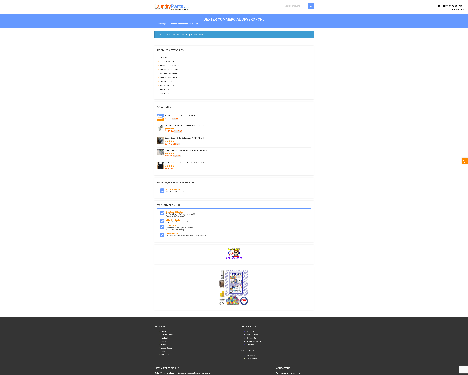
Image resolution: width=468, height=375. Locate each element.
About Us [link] (250, 331)
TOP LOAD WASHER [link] (168, 61)
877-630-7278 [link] (173, 189)
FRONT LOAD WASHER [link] (169, 65)
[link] (465, 161)
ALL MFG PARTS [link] (167, 85)
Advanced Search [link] (254, 341)
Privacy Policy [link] (252, 335)
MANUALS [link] (164, 89)
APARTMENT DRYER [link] (168, 73)
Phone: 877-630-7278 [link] (290, 373)
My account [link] (251, 355)
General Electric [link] (167, 335)
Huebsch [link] (164, 338)
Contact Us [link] (251, 338)
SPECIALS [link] (164, 57)
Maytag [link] (164, 341)
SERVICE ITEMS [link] (166, 81)
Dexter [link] (163, 331)
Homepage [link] (161, 24)
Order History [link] (252, 359)
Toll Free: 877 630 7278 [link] (450, 6)
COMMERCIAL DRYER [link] (169, 69)
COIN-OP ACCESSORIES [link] (170, 77)
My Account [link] (458, 9)
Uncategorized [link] (166, 93)
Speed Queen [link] (166, 348)
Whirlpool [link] (165, 354)
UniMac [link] (164, 351)
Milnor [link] (163, 345)
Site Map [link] (250, 345)
